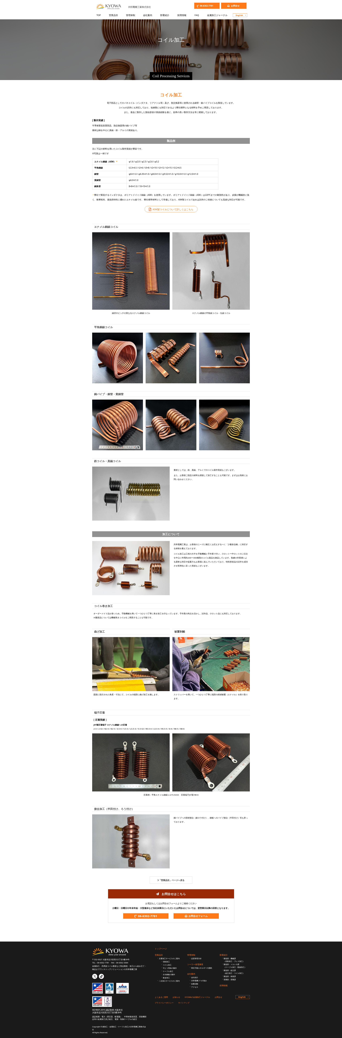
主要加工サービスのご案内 (169, 958)
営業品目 (113, 15)
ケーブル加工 (168, 971)
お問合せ (235, 5)
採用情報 (181, 15)
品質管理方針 (196, 958)
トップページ (161, 948)
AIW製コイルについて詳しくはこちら (173, 209)
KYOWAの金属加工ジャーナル (197, 997)
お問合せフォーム (198, 916)
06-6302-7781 (206, 5)
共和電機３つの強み (199, 980)
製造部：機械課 (234, 959)
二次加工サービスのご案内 (169, 981)
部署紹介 (164, 15)
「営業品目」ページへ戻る (171, 880)
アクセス (194, 987)
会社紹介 (194, 977)
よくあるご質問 (161, 997)
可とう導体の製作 (170, 968)
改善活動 (194, 984)
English (239, 15)
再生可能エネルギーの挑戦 (201, 968)
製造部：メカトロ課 (235, 965)
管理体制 (130, 15)
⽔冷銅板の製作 (169, 974)
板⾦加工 (166, 977)
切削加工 (166, 961)
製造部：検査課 (230, 976)
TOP (98, 15)
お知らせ (176, 997)
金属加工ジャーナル (217, 15)
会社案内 (147, 15)
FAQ (197, 15)
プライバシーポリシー (164, 1002)
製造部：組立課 (234, 971)
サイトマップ (183, 1002)
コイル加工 (167, 965)
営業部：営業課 (230, 979)
